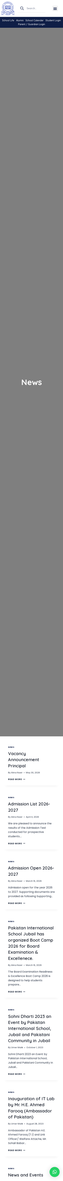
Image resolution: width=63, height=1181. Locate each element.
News (11, 747)
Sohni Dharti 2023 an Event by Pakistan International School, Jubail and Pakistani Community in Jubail (29, 1028)
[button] (55, 8)
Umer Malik (17, 1047)
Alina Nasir (17, 772)
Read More (16, 779)
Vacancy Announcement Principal (23, 759)
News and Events (25, 1175)
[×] (55, 1172)
